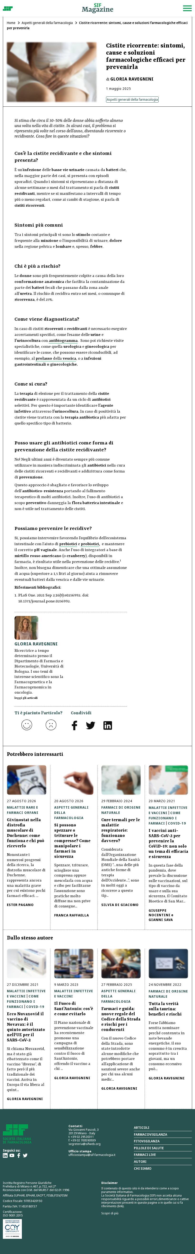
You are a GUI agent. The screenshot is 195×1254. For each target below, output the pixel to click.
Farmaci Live (145, 1154)
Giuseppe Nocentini (160, 912)
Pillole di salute (149, 1148)
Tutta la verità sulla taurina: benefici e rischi (165, 1009)
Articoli (141, 1127)
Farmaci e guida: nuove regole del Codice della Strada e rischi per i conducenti (120, 1019)
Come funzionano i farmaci (164, 818)
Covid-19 (177, 823)
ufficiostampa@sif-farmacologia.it (91, 1155)
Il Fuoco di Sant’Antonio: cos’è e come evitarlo (73, 1008)
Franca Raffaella (71, 915)
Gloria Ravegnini (132, 79)
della (56, 358)
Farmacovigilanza (150, 1134)
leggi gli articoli (26, 698)
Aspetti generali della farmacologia (47, 22)
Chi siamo (142, 1168)
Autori (140, 1161)
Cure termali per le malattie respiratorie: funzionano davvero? (120, 830)
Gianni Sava (161, 919)
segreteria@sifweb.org (84, 1144)
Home (11, 22)
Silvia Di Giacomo (120, 904)
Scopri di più (109, 1213)
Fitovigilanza (147, 1141)
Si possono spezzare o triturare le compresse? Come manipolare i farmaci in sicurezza (72, 841)
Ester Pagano (20, 904)
